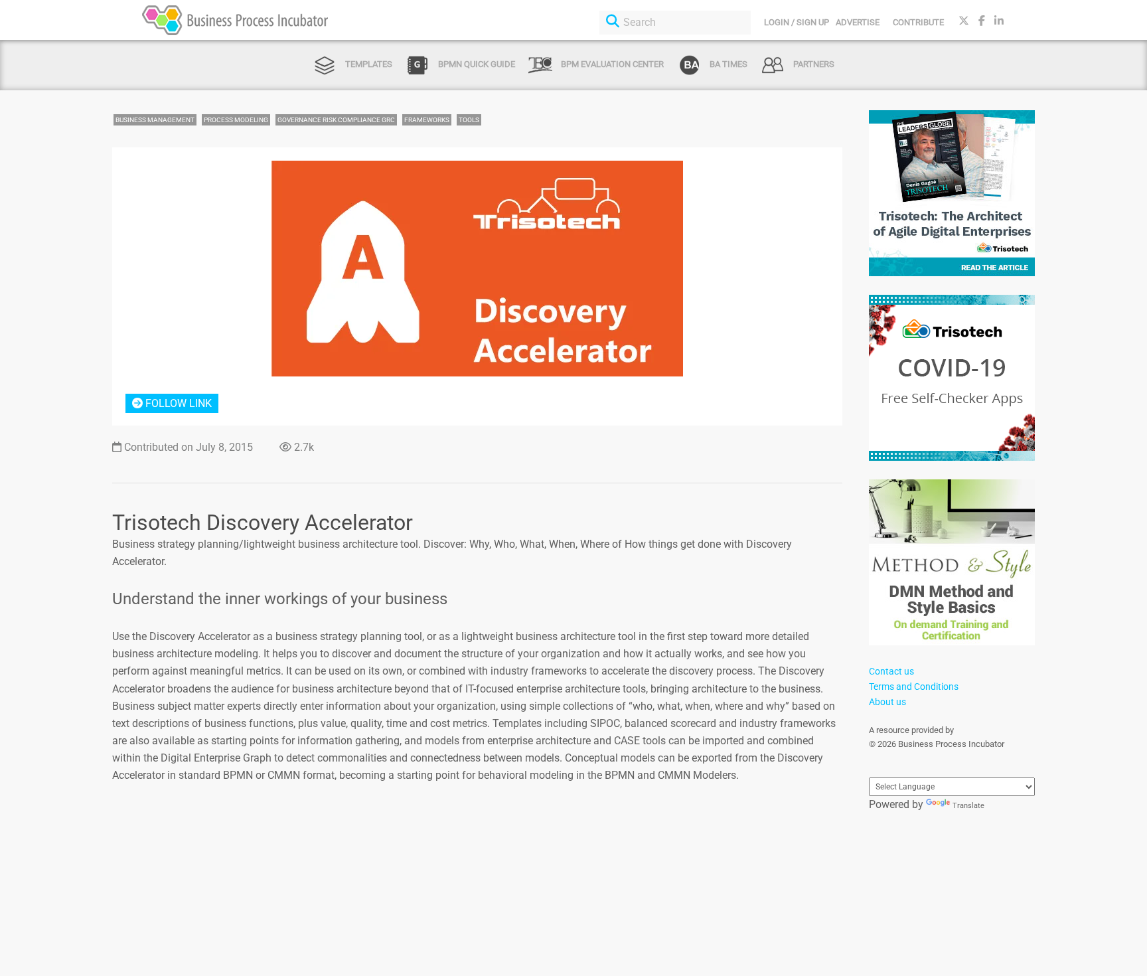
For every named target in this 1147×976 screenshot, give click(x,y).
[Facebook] (981, 21)
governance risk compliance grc (336, 119)
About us (887, 701)
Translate (968, 805)
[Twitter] (963, 21)
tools (469, 119)
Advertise (857, 22)
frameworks (426, 119)
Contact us (891, 671)
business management (154, 119)
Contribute (918, 22)
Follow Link (177, 403)
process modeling (236, 119)
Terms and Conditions (913, 686)
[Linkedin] (999, 21)
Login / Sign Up (796, 22)
